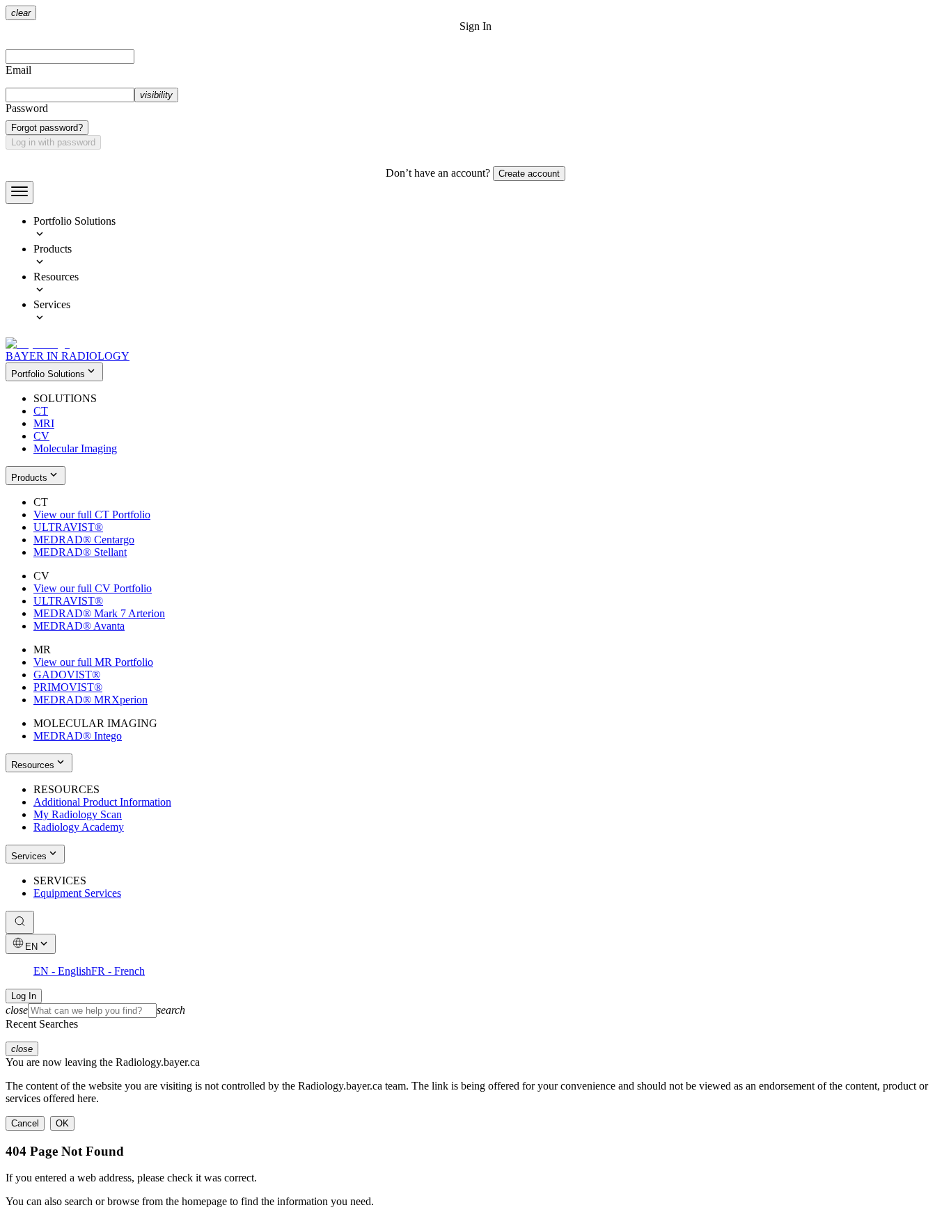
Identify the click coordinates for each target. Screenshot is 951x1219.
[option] (489, 229)
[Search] (20, 922)
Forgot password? (47, 127)
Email (18, 70)
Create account (529, 173)
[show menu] (19, 192)
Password (27, 108)
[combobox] (475, 1010)
